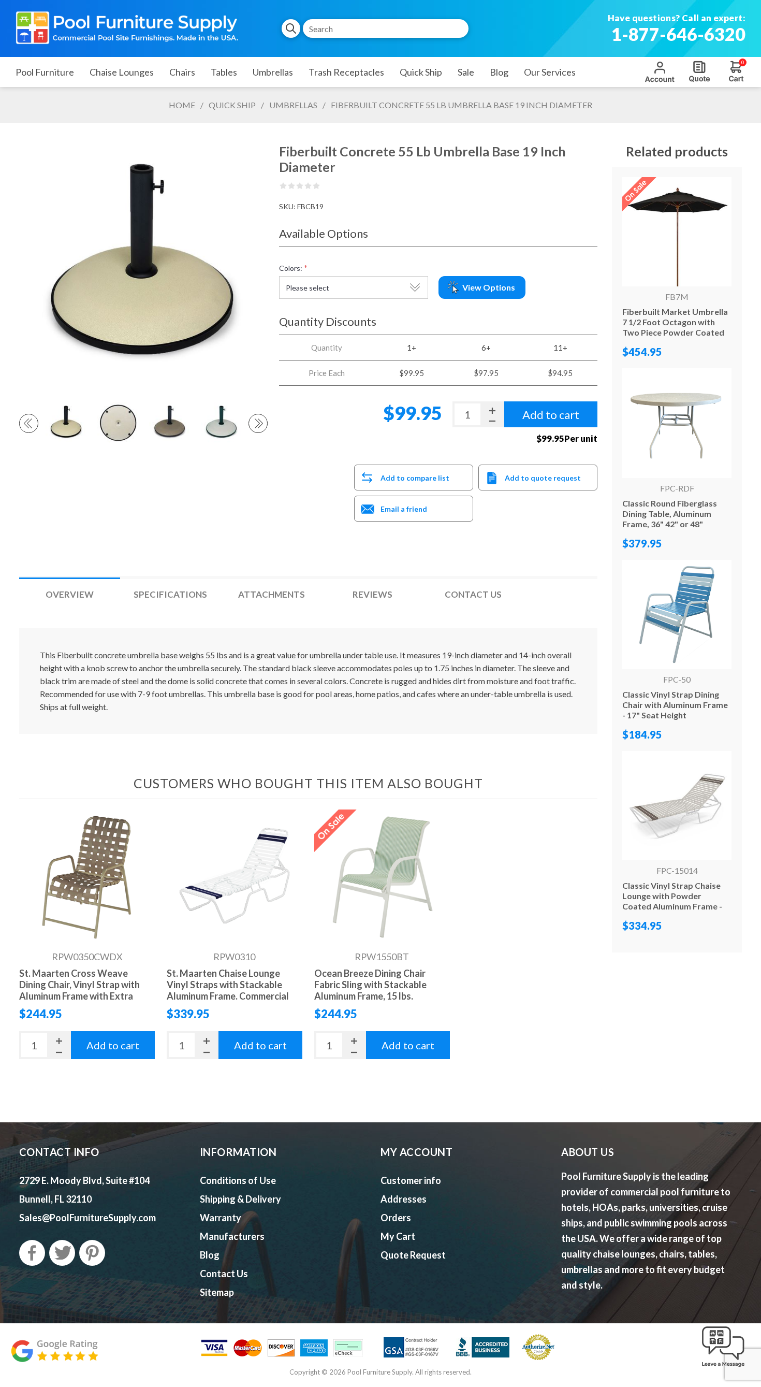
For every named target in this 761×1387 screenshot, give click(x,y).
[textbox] (386, 28)
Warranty (220, 1217)
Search (291, 28)
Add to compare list (414, 477)
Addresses (403, 1199)
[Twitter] (62, 1253)
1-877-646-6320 (678, 34)
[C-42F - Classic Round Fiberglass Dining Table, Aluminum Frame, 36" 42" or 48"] (676, 423)
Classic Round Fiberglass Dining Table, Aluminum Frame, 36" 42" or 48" (669, 513)
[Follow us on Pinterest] (92, 1253)
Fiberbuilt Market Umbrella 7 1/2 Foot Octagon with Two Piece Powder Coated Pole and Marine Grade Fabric (675, 332)
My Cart (397, 1236)
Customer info (410, 1180)
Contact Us (473, 594)
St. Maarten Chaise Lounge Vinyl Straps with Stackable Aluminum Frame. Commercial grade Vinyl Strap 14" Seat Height (228, 995)
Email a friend (403, 508)
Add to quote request (543, 477)
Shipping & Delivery (240, 1199)
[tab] (69, 594)
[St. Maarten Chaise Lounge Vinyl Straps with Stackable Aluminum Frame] (235, 878)
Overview (70, 594)
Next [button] (258, 423)
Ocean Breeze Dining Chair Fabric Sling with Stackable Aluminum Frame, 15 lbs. (370, 984)
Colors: (290, 268)
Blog (209, 1255)
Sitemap (217, 1292)
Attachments (271, 594)
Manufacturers (232, 1236)
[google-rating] (54, 1356)
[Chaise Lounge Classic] (676, 805)
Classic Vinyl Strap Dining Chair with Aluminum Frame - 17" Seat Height (675, 704)
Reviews (372, 594)
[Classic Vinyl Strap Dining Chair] (676, 614)
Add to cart (112, 1045)
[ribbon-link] (382, 878)
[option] (66, 423)
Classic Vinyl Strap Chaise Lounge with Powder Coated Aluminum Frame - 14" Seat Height (672, 900)
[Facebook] (32, 1253)
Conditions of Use (238, 1180)
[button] (723, 1367)
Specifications (170, 594)
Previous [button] (28, 423)
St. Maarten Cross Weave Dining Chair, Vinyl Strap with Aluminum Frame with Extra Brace (79, 990)
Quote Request (699, 71)
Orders (395, 1217)
